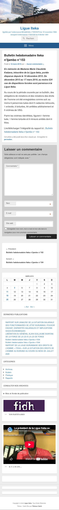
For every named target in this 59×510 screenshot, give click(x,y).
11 (7, 291)
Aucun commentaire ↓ (35, 64)
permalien (8, 139)
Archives (8, 369)
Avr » (32, 306)
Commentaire (12, 166)
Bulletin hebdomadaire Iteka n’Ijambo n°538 (22, 342)
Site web (9, 223)
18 (7, 295)
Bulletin (8, 372)
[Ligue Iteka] (29, 22)
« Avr (26, 306)
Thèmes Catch (37, 506)
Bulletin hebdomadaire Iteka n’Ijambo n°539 (22, 339)
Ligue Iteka (29, 28)
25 (7, 299)
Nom (8, 203)
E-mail (8, 213)
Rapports (9, 378)
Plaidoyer (9, 375)
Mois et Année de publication (16, 393)
